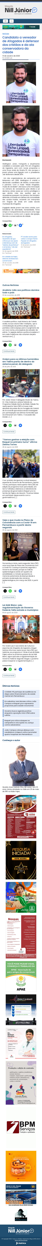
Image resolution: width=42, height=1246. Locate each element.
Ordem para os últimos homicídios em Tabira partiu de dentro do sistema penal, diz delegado (20, 361)
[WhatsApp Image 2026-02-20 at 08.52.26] (21, 860)
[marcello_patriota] (21, 1214)
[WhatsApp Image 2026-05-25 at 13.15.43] (21, 816)
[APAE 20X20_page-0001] (21, 976)
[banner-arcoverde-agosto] (21, 271)
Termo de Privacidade (21, 1240)
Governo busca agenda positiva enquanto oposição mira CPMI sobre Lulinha (19, 713)
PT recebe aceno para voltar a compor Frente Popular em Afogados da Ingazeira (29, 240)
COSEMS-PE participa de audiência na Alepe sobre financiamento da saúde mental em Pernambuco (20, 694)
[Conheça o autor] (21, 765)
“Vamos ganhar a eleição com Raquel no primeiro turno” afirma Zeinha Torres (19, 442)
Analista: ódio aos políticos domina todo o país (20, 291)
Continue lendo (8, 351)
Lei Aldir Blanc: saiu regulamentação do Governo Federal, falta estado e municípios (20, 607)
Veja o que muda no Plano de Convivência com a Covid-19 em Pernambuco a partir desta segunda (19, 524)
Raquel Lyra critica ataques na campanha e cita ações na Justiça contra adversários (19, 723)
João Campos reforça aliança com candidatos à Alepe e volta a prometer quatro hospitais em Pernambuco (20, 732)
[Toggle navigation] (5, 21)
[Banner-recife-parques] (21, 897)
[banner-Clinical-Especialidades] (21, 937)
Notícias (5, 34)
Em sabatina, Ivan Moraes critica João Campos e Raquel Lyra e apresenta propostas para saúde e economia (20, 703)
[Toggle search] (11, 21)
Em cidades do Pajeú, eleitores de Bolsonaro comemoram (10, 259)
